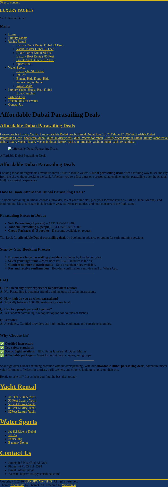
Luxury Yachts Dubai (54, 134)
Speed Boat (23, 64)
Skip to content (9, 2)
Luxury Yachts (17, 38)
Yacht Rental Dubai (82, 134)
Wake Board (24, 86)
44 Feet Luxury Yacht (22, 396)
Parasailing (15, 439)
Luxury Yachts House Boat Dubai (30, 89)
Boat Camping (25, 93)
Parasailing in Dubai (29, 82)
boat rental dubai (34, 138)
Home (12, 34)
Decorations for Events (23, 100)
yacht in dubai (102, 141)
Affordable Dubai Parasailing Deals (37, 125)
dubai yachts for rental (88, 138)
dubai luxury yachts (60, 138)
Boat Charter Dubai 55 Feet (34, 52)
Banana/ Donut (18, 442)
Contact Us (15, 104)
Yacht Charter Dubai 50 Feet (34, 49)
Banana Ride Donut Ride (32, 78)
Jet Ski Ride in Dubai (22, 431)
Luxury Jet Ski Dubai (30, 71)
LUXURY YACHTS (17, 10)
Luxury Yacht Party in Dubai (123, 138)
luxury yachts (17, 141)
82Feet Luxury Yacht (21, 411)
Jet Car (20, 75)
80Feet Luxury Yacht (21, 408)
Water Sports (16, 67)
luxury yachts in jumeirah (74, 141)
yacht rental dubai (123, 141)
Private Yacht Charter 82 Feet (35, 60)
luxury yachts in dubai (42, 141)
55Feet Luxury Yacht (21, 404)
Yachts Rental (17, 41)
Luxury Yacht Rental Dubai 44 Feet (39, 45)
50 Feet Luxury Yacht (22, 400)
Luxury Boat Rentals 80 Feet (35, 56)
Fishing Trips (16, 97)
